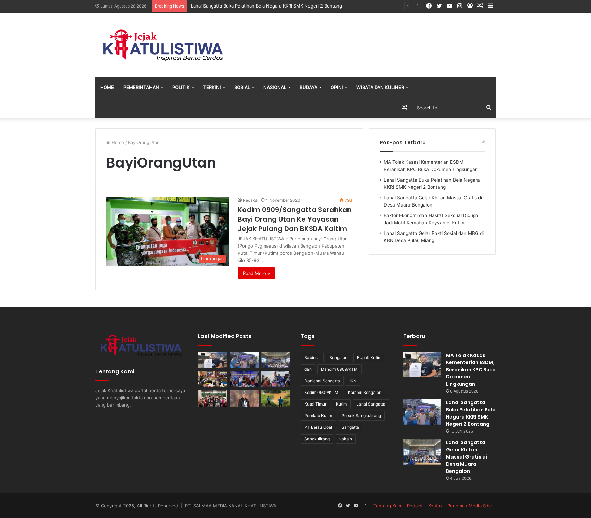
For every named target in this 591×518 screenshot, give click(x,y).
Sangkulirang (317, 438)
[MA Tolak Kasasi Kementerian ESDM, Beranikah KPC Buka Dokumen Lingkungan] (212, 360)
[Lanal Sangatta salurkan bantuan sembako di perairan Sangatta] (275, 379)
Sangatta (350, 427)
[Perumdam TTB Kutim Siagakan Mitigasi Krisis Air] (275, 398)
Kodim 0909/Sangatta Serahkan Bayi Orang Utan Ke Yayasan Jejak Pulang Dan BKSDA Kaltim (295, 219)
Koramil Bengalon (364, 392)
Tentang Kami (387, 505)
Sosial (242, 87)
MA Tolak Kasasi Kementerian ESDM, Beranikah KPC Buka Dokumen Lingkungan (471, 369)
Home (107, 87)
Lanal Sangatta (370, 404)
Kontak (435, 505)
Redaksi (250, 200)
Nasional (274, 87)
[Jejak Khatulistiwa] (163, 44)
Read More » (256, 273)
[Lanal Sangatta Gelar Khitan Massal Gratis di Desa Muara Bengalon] (275, 360)
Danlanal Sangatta (322, 380)
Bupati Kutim (369, 357)
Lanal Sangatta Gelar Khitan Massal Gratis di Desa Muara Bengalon (466, 457)
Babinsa (312, 357)
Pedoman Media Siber (470, 505)
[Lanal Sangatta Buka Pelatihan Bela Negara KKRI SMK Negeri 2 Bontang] (244, 360)
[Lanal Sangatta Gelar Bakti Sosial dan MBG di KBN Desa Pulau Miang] (244, 379)
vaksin (345, 438)
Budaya (308, 87)
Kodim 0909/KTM (321, 392)
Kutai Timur (315, 404)
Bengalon (338, 357)
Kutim (341, 404)
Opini (337, 87)
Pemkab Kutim (318, 415)
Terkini (212, 87)
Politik (181, 87)
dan (308, 369)
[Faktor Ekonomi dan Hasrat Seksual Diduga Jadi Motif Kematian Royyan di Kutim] (212, 379)
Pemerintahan (141, 87)
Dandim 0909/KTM (339, 369)
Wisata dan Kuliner (380, 87)
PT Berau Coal (318, 427)
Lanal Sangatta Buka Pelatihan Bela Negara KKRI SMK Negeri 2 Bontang (471, 413)
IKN (353, 380)
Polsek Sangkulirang (361, 415)
